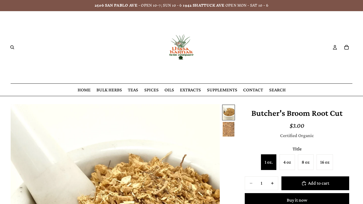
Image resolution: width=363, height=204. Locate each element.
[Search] (12, 47)
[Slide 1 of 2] (228, 112)
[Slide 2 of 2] (228, 129)
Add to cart (318, 183)
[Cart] (346, 47)
